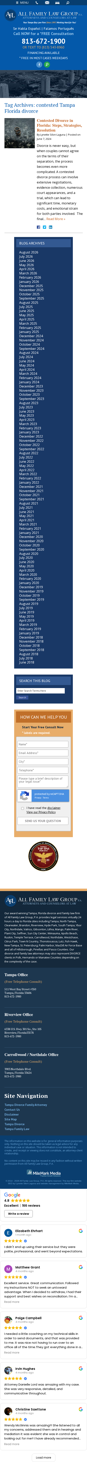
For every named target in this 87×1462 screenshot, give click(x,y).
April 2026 (26, 269)
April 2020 (26, 570)
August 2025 (28, 302)
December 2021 (31, 486)
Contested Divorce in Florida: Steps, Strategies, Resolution (59, 125)
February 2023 (30, 428)
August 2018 (28, 654)
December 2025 (31, 286)
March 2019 (28, 624)
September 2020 (31, 549)
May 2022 (26, 466)
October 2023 (29, 394)
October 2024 (29, 344)
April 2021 (26, 520)
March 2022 (28, 474)
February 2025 (30, 328)
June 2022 (26, 461)
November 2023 (31, 390)
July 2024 (26, 357)
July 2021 (26, 507)
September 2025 (31, 298)
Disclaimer (11, 1114)
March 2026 (28, 273)
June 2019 (26, 612)
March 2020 (28, 574)
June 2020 (26, 562)
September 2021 (31, 499)
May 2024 (26, 365)
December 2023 (31, 386)
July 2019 (26, 608)
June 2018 (26, 662)
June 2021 (26, 512)
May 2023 (26, 415)
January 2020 (29, 583)
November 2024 (31, 340)
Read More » (55, 219)
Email (47, 2)
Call (37, 2)
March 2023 (28, 424)
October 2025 (29, 294)
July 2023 (26, 407)
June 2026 (26, 261)
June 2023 (26, 411)
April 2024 (26, 369)
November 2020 (31, 541)
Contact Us (12, 1110)
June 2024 (26, 361)
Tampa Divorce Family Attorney (25, 1105)
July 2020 (26, 557)
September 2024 (31, 348)
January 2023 (29, 432)
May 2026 (26, 265)
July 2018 (26, 658)
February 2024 (30, 378)
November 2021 (31, 491)
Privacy (38, 798)
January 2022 (29, 482)
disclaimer (53, 808)
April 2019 (26, 620)
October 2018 (29, 645)
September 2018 (31, 650)
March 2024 (28, 373)
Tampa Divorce (14, 1124)
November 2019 (31, 591)
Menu (24, 2)
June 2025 (26, 311)
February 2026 (30, 277)
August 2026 (28, 252)
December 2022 (31, 436)
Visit (57, 2)
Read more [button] (11, 1302)
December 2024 (31, 336)
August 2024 (28, 352)
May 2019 (26, 616)
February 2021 (30, 528)
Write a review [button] (18, 1214)
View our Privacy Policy (41, 812)
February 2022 (30, 478)
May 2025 (26, 315)
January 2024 (29, 382)
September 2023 (31, 399)
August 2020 (28, 553)
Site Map (10, 1119)
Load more (43, 1458)
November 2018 (31, 641)
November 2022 (31, 440)
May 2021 (26, 516)
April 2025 (26, 319)
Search (68, 2)
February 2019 (30, 629)
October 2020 (29, 545)
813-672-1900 (43, 41)
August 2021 (28, 503)
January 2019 (29, 633)
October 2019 (29, 595)
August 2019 (28, 604)
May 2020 (26, 566)
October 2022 (29, 445)
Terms (46, 798)
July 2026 (26, 256)
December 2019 (31, 587)
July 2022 (26, 457)
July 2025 (26, 307)
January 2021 (29, 533)
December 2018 (31, 637)
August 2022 (28, 453)
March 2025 (28, 323)
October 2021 (29, 495)
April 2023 (26, 419)
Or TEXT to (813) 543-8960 (43, 47)
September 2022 (31, 449)
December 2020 (31, 537)
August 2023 (28, 403)
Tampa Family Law (16, 1129)
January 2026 (29, 281)
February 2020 (30, 578)
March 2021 (28, 524)
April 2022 (26, 470)
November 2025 (31, 290)
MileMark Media (71, 1183)
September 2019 (31, 599)
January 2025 (29, 332)
